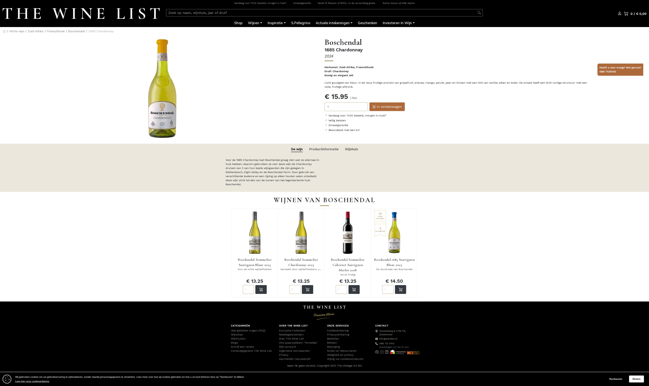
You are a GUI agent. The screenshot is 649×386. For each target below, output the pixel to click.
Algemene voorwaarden (294, 350)
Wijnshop (237, 334)
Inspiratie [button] (275, 23)
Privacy (283, 354)
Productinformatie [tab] (324, 149)
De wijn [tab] (297, 149)
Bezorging (333, 346)
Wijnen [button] (253, 23)
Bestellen (333, 338)
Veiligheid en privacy (340, 354)
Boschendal (76, 31)
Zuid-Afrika (35, 31)
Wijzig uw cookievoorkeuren (345, 358)
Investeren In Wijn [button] (397, 23)
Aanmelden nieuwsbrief (294, 358)
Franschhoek (56, 31)
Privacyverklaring (338, 334)
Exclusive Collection (292, 330)
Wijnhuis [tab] (351, 149)
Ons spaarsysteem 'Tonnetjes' (298, 342)
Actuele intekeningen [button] (333, 23)
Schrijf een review (242, 346)
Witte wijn (16, 31)
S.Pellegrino (300, 23)
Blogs (234, 342)
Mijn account (287, 346)
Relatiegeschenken (291, 334)
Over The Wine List (291, 338)
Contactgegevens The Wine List (251, 350)
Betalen (332, 342)
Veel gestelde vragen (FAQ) (248, 330)
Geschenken (367, 23)
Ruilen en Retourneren (342, 350)
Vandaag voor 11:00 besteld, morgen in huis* (260, 3)
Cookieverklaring (338, 330)
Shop (238, 23)
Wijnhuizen (238, 338)
